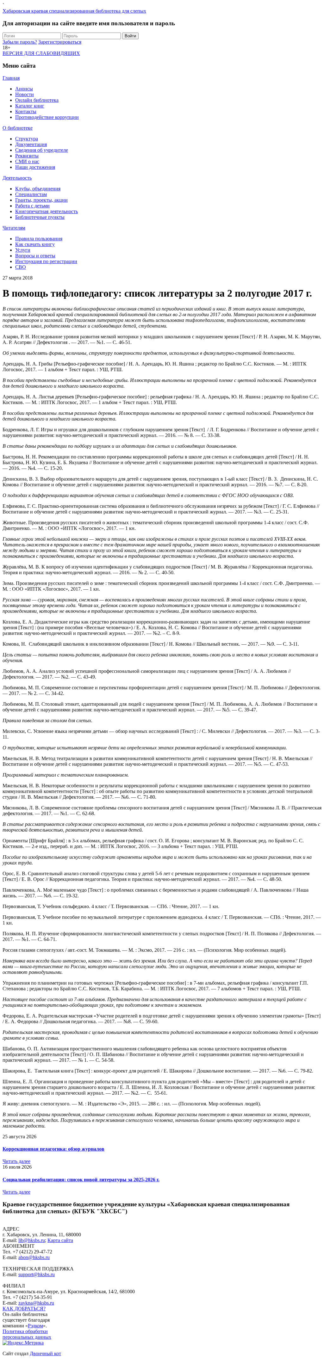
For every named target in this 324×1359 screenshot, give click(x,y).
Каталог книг (29, 105)
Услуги (22, 250)
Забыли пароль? (20, 42)
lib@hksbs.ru (31, 1240)
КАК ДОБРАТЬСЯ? (24, 1308)
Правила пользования (38, 238)
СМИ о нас (27, 161)
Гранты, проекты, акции (41, 200)
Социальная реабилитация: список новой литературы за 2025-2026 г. (81, 1179)
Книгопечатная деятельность (46, 211)
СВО (20, 267)
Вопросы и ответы (35, 255)
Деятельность (17, 178)
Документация (31, 144)
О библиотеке (18, 128)
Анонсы (24, 88)
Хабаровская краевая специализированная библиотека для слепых (74, 11)
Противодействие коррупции (47, 117)
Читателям (14, 228)
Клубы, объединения (37, 188)
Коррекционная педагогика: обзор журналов (53, 1149)
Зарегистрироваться (59, 42)
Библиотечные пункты (40, 217)
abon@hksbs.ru (34, 1257)
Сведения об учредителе (41, 150)
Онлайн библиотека (37, 100)
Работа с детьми (32, 205)
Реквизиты (27, 155)
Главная (11, 78)
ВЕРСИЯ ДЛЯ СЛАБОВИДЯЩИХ (41, 53)
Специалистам (31, 194)
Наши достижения (35, 167)
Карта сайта (60, 1240)
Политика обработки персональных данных (27, 1334)
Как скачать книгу (35, 244)
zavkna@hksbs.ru (36, 1303)
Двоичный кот (45, 1353)
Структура (26, 138)
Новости (24, 94)
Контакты (25, 111)
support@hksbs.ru (36, 1274)
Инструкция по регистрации (46, 261)
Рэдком (35, 1325)
